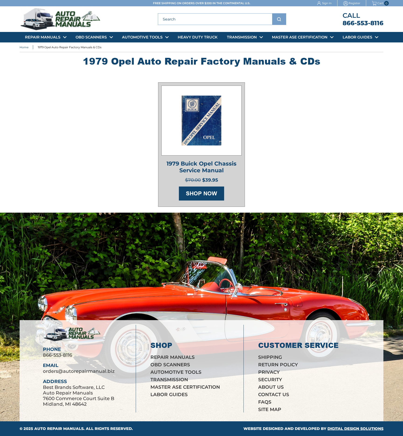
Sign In (327, 3)
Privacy (269, 372)
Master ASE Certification (299, 37)
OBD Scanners (91, 37)
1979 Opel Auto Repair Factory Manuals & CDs (69, 47)
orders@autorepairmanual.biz (79, 371)
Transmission (242, 37)
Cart (380, 3)
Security (270, 379)
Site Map (269, 409)
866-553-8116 (363, 23)
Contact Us (273, 394)
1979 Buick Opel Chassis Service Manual (201, 167)
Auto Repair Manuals (58, 428)
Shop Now (201, 193)
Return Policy (278, 364)
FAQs (264, 402)
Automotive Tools (142, 37)
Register (354, 3)
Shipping (270, 357)
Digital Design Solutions (355, 428)
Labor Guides (357, 37)
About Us (271, 387)
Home (24, 47)
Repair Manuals (42, 37)
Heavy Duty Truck (198, 37)
